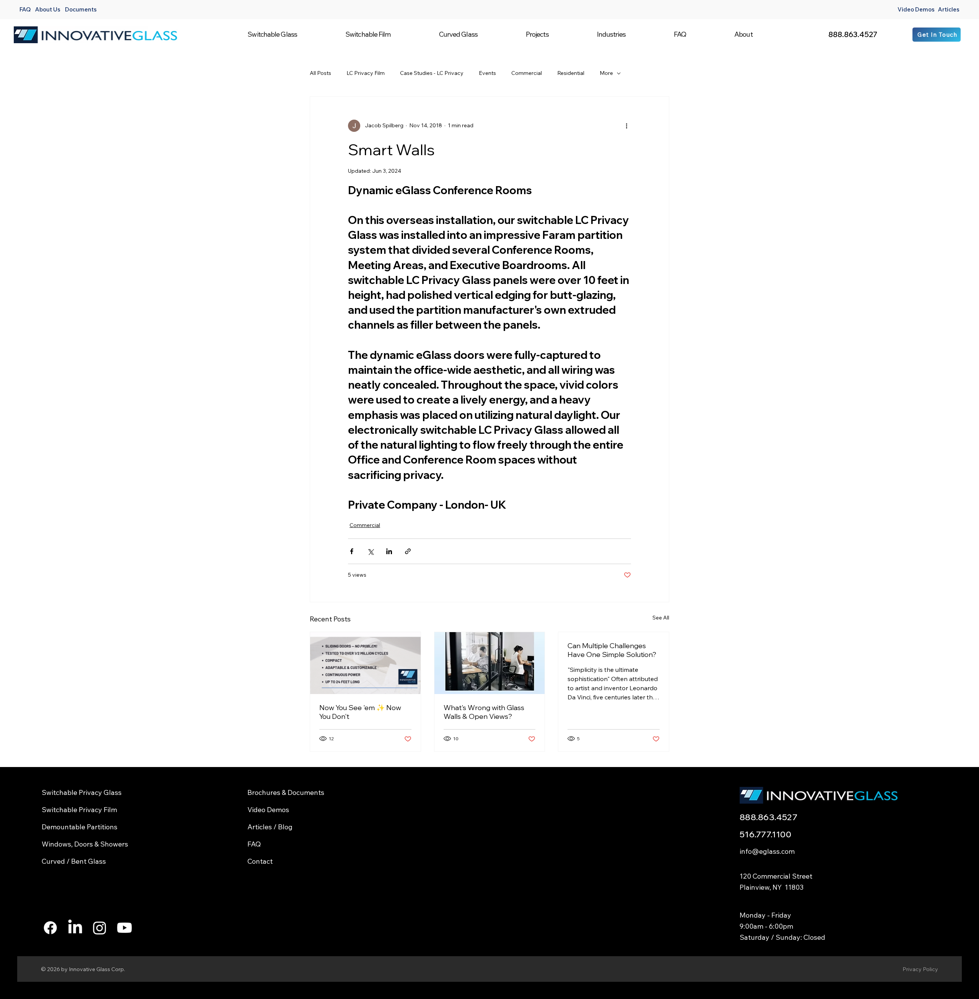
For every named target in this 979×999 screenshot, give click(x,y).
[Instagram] (99, 927)
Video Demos (916, 9)
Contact (260, 861)
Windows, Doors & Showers (85, 844)
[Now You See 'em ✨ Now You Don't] (365, 663)
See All (660, 617)
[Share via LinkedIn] (389, 551)
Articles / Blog (270, 826)
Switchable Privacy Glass (82, 792)
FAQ (25, 9)
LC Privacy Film (365, 73)
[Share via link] (407, 551)
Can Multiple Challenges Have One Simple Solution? (612, 650)
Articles (948, 9)
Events (487, 73)
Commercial (526, 73)
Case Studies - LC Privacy (431, 73)
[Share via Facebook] (351, 551)
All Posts (320, 73)
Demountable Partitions (79, 826)
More (606, 73)
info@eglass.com (767, 851)
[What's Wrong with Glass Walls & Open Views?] (489, 663)
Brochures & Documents (285, 792)
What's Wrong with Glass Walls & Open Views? (484, 712)
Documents (81, 9)
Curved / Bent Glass (74, 861)
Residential (570, 73)
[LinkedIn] (75, 927)
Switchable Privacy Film (79, 809)
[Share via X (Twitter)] (370, 551)
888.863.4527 (852, 34)
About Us (47, 9)
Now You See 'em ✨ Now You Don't (360, 712)
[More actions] (626, 125)
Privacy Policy (920, 969)
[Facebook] (50, 927)
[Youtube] (124, 927)
